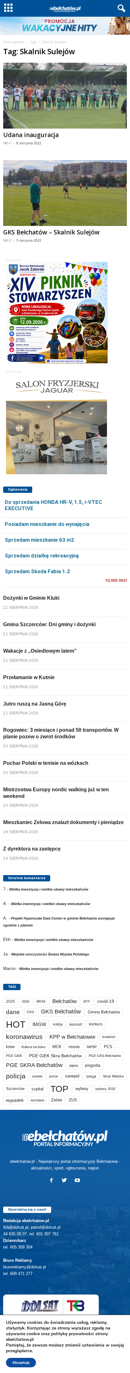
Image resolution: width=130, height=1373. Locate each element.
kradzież (108, 1037)
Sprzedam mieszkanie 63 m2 (39, 540)
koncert (75, 1024)
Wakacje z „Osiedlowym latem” (40, 651)
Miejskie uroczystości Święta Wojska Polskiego (50, 954)
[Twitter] (65, 1181)
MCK (57, 1046)
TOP (59, 1089)
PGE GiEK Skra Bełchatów (55, 1055)
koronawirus (24, 1036)
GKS (30, 1012)
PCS (108, 1047)
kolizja (57, 1024)
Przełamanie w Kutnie (29, 677)
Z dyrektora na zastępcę (32, 848)
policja (16, 1076)
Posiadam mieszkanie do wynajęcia (47, 524)
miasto (74, 1047)
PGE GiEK (14, 1056)
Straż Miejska (113, 1076)
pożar (53, 1076)
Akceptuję (21, 1362)
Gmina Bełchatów (104, 1012)
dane (13, 1012)
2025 (10, 1001)
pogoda (92, 1065)
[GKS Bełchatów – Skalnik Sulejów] (65, 193)
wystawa (37, 1100)
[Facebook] (52, 1181)
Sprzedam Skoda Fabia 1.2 (37, 571)
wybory (81, 1088)
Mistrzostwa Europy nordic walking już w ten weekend (56, 793)
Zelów (56, 1100)
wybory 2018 (105, 1089)
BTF (87, 1001)
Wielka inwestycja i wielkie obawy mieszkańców (48, 889)
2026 (25, 1001)
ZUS (73, 1100)
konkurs (96, 1024)
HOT (16, 1024)
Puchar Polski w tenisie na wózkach (45, 763)
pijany (73, 1065)
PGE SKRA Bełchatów (34, 1065)
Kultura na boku (33, 1047)
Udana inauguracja (31, 135)
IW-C (7, 143)
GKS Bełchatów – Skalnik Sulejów (51, 232)
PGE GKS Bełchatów (105, 1056)
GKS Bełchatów (61, 1011)
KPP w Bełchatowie (72, 1037)
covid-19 (105, 1001)
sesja (91, 1076)
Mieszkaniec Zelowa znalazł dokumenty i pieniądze (63, 822)
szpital (38, 1089)
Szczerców (15, 1089)
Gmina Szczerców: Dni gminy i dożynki (49, 624)
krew (10, 1046)
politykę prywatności (72, 1334)
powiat (37, 1076)
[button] (120, 8)
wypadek (15, 1100)
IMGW (39, 1024)
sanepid (72, 1076)
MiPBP (92, 1047)
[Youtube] (78, 1181)
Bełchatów (64, 1001)
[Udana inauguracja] (65, 96)
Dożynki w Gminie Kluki (31, 598)
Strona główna (13, 42)
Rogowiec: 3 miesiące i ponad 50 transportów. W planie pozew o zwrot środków (61, 733)
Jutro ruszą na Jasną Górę (34, 704)
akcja (40, 1001)
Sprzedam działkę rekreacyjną (42, 555)
